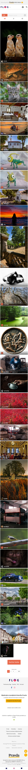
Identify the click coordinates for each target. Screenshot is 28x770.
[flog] (22, 18)
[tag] (13, 18)
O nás (7, 729)
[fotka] (5, 18)
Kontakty (13, 729)
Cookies (8, 748)
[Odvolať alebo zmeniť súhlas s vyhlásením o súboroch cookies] (25, 751)
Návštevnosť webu (11, 733)
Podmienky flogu (7, 684)
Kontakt (22, 684)
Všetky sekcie (17, 2)
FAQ (18, 684)
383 (19, 671)
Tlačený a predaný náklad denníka (14, 731)
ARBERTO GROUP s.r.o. (17, 762)
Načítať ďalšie (14, 662)
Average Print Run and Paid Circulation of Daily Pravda (14, 744)
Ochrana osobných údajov (14, 736)
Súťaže (19, 733)
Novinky (14, 684)
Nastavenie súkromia (17, 748)
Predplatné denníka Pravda (14, 701)
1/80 (4, 15)
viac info (18, 764)
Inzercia (20, 729)
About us (14, 741)
